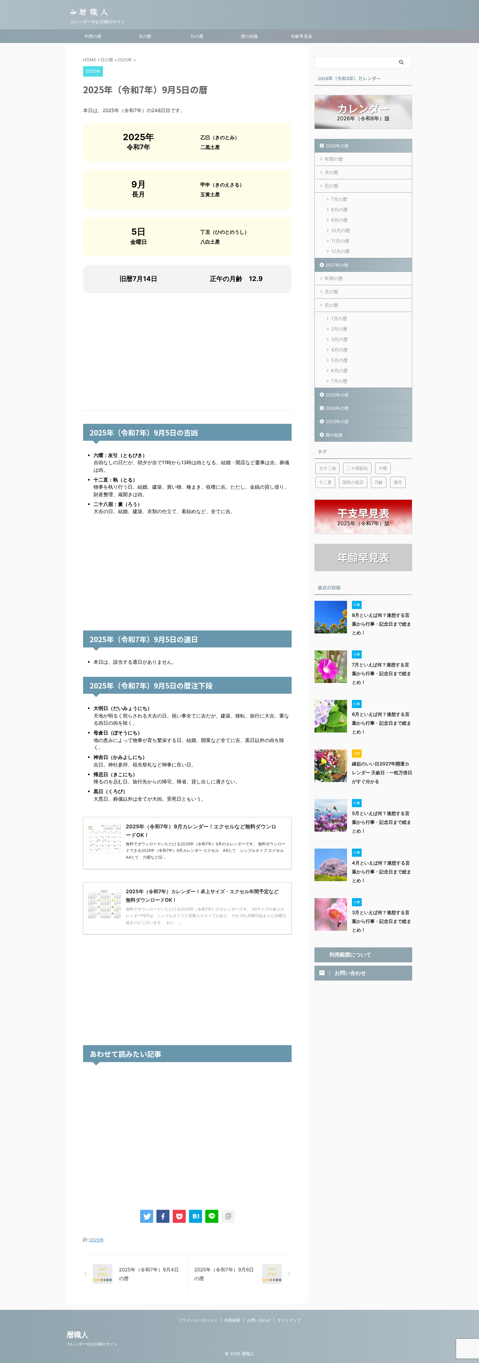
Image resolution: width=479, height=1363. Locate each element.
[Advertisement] (187, 351)
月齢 (378, 482)
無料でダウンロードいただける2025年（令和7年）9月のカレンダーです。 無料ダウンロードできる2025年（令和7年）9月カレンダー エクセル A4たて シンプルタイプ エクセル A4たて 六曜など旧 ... (207, 850)
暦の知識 (249, 36)
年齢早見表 (301, 36)
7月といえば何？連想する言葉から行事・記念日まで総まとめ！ (381, 673)
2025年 (96, 1239)
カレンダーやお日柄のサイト (92, 1343)
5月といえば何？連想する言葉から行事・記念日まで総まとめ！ (381, 822)
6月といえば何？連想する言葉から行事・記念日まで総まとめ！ (381, 722)
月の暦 (144, 36)
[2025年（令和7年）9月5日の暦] (195, 1216)
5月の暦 (339, 360)
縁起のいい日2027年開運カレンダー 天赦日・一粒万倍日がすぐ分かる (382, 772)
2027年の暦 (337, 265)
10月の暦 (340, 230)
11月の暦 (340, 241)
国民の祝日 (353, 482)
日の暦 (197, 36)
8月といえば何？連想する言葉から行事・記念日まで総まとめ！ (381, 623)
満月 (398, 482)
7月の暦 (339, 199)
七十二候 (327, 468)
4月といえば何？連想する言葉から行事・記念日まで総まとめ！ (381, 871)
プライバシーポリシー (198, 1320)
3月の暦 (339, 339)
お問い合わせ (258, 1320)
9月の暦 (339, 220)
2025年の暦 (337, 394)
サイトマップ (289, 1320)
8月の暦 (339, 209)
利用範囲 (232, 1320)
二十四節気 (357, 468)
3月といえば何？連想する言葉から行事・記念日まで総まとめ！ (381, 921)
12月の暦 (340, 251)
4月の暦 (339, 349)
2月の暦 (339, 329)
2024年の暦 (337, 408)
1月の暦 (339, 318)
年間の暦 (92, 36)
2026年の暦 (337, 145)
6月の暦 (339, 370)
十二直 (325, 482)
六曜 (383, 468)
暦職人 (77, 1334)
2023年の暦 (337, 421)
